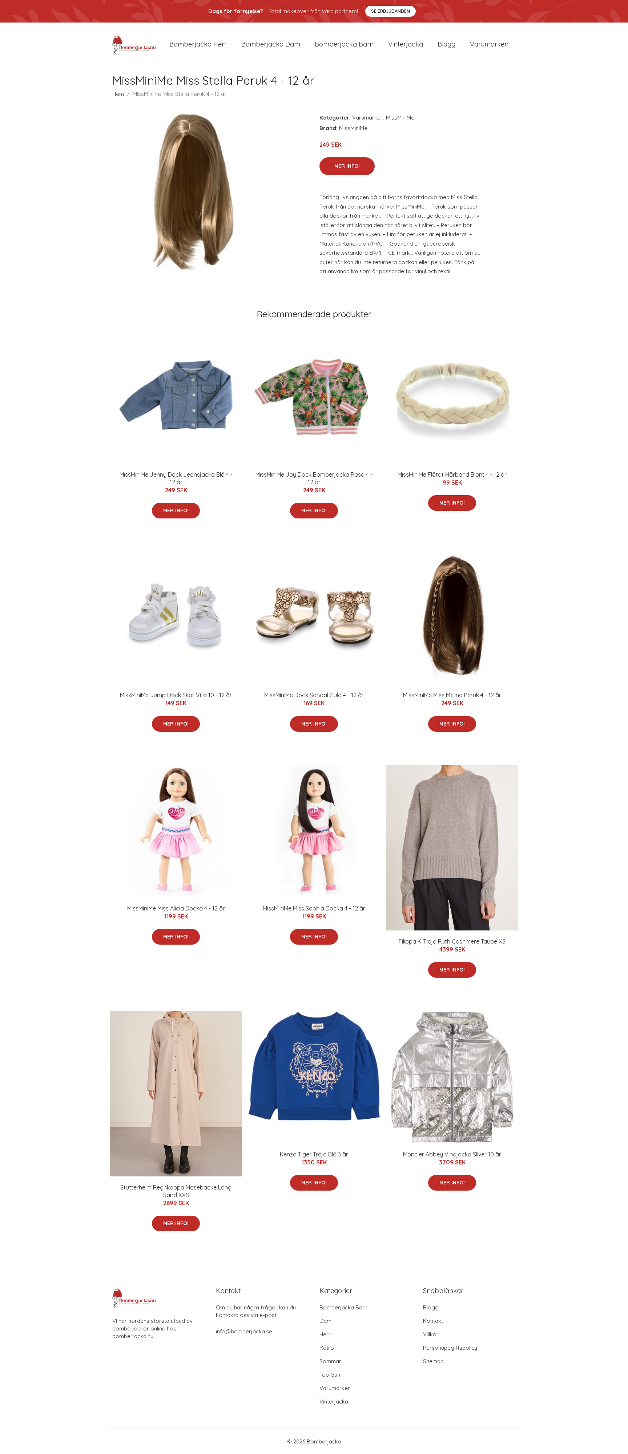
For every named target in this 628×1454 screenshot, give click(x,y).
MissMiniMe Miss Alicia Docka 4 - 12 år (176, 908)
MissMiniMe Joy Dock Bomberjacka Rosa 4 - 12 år (314, 478)
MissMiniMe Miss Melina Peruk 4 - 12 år (452, 695)
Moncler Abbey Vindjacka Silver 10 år (452, 1154)
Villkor (431, 1334)
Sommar (330, 1361)
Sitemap (433, 1361)
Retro (326, 1347)
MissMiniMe (400, 117)
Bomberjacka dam (270, 44)
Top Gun (329, 1374)
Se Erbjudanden (390, 11)
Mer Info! (347, 166)
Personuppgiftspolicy (450, 1347)
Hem (118, 93)
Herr (325, 1334)
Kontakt (433, 1320)
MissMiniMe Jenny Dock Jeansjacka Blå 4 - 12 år (176, 478)
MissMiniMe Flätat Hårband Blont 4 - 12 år (452, 474)
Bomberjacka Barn (343, 1307)
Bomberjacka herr (198, 44)
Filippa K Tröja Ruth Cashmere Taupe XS (452, 941)
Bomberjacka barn (344, 44)
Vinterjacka (405, 44)
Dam (325, 1320)
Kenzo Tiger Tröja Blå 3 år (314, 1154)
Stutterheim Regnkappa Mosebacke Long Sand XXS (176, 1191)
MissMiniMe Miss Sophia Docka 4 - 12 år (314, 908)
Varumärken (489, 44)
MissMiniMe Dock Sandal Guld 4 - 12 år (314, 695)
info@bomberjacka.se (244, 1331)
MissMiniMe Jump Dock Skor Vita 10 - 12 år (176, 695)
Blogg (446, 44)
